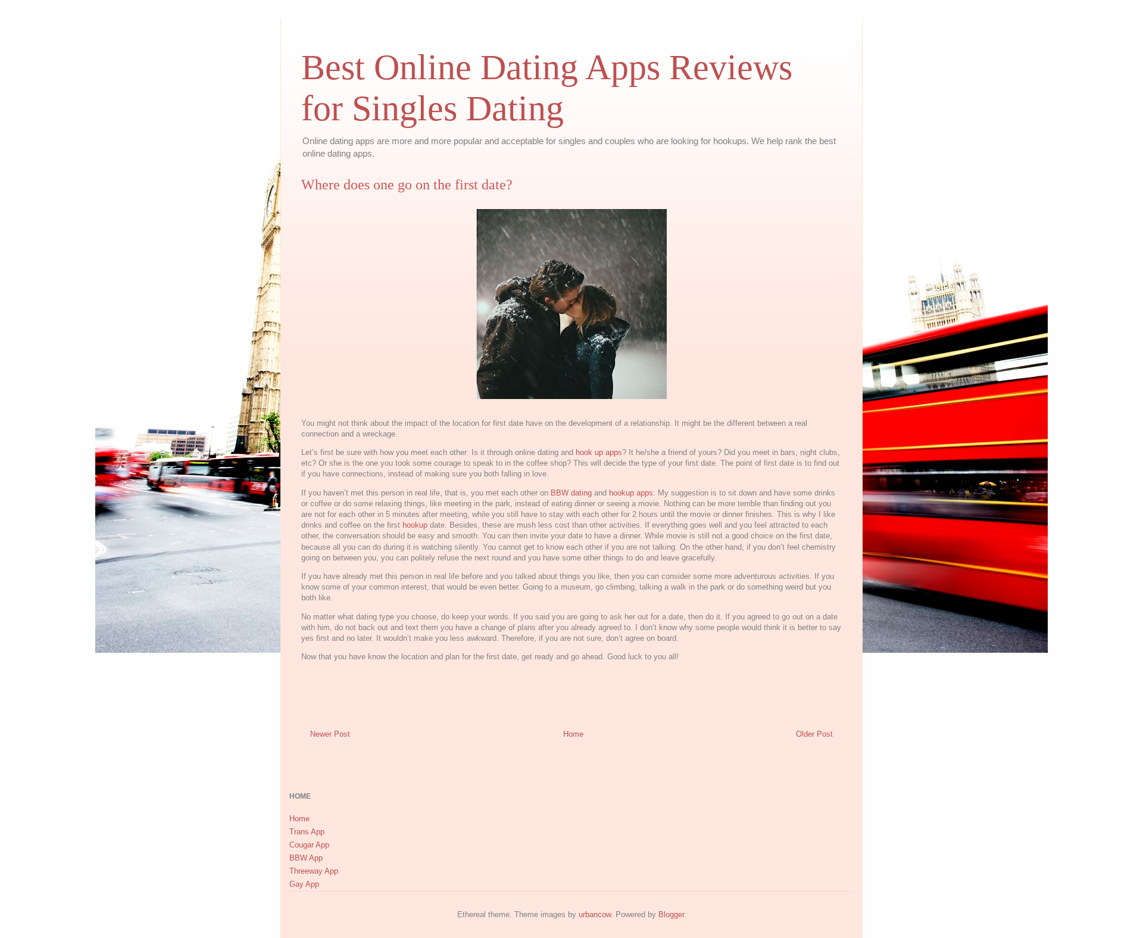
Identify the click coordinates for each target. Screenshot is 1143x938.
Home (573, 734)
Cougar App (309, 844)
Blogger (671, 914)
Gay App (304, 884)
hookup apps (631, 492)
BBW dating (571, 492)
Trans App (306, 831)
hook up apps (599, 452)
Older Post (814, 734)
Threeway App (313, 871)
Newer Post (330, 734)
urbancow (595, 914)
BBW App (306, 857)
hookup (414, 525)
